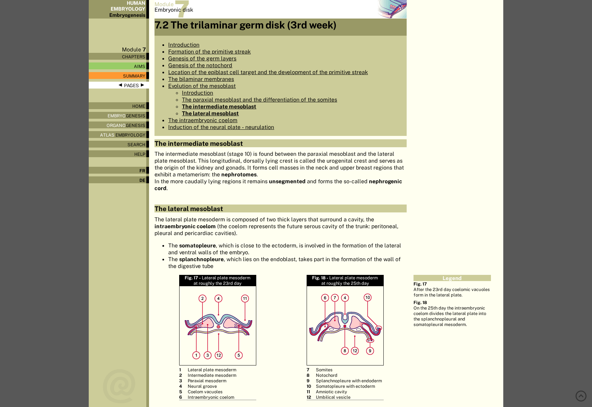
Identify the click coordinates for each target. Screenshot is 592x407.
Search (136, 144)
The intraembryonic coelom (202, 120)
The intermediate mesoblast (219, 106)
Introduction (183, 44)
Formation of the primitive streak (209, 51)
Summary (134, 76)
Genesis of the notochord (200, 65)
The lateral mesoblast (210, 113)
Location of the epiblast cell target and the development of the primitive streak (268, 72)
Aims (139, 66)
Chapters (133, 56)
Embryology (122, 135)
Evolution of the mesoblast (202, 85)
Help (139, 154)
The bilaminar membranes (201, 78)
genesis (126, 115)
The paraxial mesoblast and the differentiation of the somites (259, 99)
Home (138, 106)
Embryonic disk (174, 9)
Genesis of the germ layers (202, 58)
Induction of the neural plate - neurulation (221, 127)
